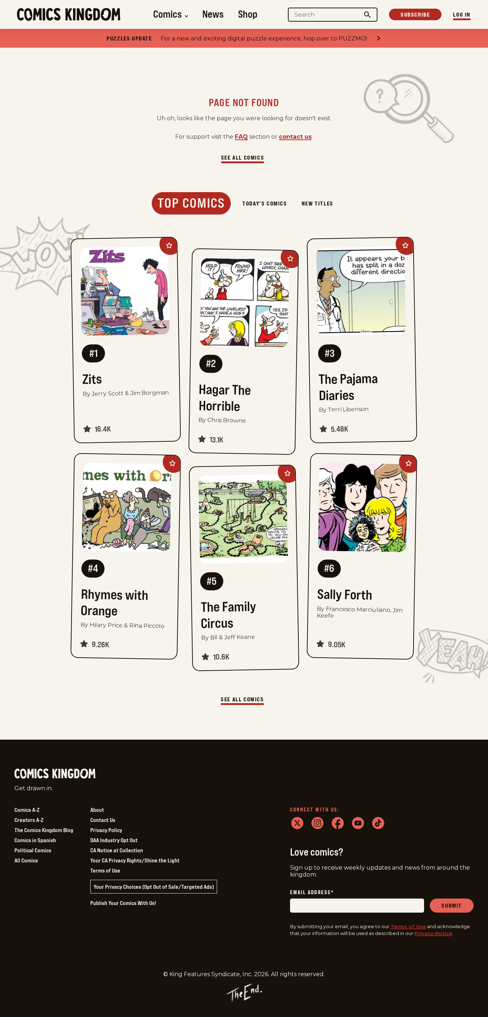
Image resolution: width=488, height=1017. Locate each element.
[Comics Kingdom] (54, 774)
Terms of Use (105, 870)
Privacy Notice (433, 933)
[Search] (368, 14)
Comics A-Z (26, 809)
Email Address (312, 893)
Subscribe (415, 14)
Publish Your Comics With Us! (123, 902)
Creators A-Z (28, 819)
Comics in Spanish (35, 840)
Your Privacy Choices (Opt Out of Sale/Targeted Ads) (154, 886)
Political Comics (32, 850)
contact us (295, 136)
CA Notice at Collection (116, 850)
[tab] (191, 203)
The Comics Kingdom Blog (43, 830)
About (97, 809)
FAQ (241, 136)
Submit (451, 905)
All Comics (26, 860)
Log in (462, 14)
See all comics (242, 157)
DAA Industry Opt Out (114, 840)
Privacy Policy (106, 830)
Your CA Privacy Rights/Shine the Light (135, 860)
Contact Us (102, 819)
